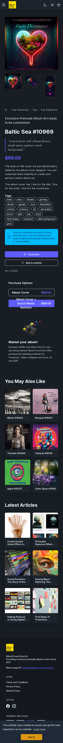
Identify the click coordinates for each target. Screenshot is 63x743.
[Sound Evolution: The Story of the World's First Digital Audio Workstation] (17, 562)
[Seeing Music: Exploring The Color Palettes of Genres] (45, 562)
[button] (5, 5)
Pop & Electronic (20, 110)
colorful (10, 209)
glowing (43, 199)
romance (23, 209)
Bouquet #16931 (43, 418)
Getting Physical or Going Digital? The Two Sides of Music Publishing (16, 621)
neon (19, 199)
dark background (46, 218)
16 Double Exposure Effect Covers (43, 544)
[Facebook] (8, 706)
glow (9, 223)
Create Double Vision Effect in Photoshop (15, 544)
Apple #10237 (14, 488)
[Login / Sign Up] (52, 5)
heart (9, 199)
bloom (10, 214)
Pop (35, 110)
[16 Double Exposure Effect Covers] (45, 525)
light (20, 214)
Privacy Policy (13, 686)
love (33, 204)
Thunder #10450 (16, 453)
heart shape (13, 218)
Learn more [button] (39, 729)
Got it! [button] (31, 737)
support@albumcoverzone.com (38, 667)
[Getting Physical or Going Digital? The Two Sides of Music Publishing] (17, 600)
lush (29, 214)
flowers (30, 199)
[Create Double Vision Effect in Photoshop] (17, 525)
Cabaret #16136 (43, 453)
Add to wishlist (34, 263)
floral (38, 214)
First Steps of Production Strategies (42, 619)
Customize (33, 254)
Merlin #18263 (15, 418)
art (34, 209)
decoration (46, 209)
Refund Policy (13, 690)
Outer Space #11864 (46, 488)
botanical (28, 218)
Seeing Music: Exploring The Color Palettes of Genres (44, 583)
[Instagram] (14, 706)
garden (22, 204)
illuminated (45, 204)
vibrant (10, 204)
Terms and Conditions (17, 682)
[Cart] (59, 5)
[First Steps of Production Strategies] (45, 600)
